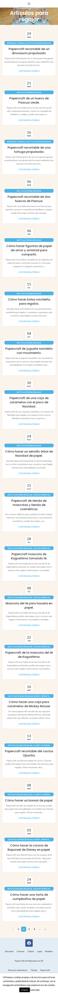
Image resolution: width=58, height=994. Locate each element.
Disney (37, 696)
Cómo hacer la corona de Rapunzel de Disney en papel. (29, 847)
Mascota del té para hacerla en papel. (29, 605)
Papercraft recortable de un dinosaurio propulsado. (29, 51)
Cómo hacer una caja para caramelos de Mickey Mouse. (29, 704)
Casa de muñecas (41, 495)
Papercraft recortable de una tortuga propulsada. (29, 149)
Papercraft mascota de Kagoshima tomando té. (29, 556)
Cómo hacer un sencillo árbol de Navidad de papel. (29, 453)
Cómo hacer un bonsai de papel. (29, 800)
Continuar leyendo (29, 71)
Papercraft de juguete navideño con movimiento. (29, 351)
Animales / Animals (16, 43)
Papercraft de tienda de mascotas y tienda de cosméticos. (29, 505)
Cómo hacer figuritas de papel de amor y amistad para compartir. (29, 250)
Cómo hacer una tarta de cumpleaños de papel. (29, 897)
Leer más (35, 989)
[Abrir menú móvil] (29, 4)
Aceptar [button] (24, 990)
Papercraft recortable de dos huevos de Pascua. (29, 199)
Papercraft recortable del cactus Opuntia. (29, 753)
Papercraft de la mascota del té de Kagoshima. (29, 654)
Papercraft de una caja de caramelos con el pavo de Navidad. (29, 402)
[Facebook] (29, 943)
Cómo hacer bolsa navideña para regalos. (29, 301)
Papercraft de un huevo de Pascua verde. (29, 100)
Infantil (45, 696)
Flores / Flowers (41, 745)
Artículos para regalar (38, 43)
